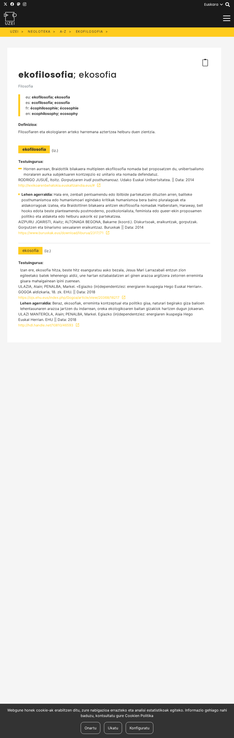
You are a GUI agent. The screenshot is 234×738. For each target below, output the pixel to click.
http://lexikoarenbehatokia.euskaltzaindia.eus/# (56, 185)
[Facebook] (12, 4)
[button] (213, 4)
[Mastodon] (18, 4)
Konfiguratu (139, 728)
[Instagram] (24, 4)
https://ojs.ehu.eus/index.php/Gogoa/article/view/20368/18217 (69, 297)
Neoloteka (39, 31)
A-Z (63, 31)
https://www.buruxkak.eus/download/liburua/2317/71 (61, 233)
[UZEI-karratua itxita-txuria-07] (10, 18)
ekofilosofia (89, 31)
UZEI (14, 31)
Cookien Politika (139, 715)
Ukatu (113, 728)
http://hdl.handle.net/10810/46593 (45, 325)
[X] (5, 4)
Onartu (90, 728)
